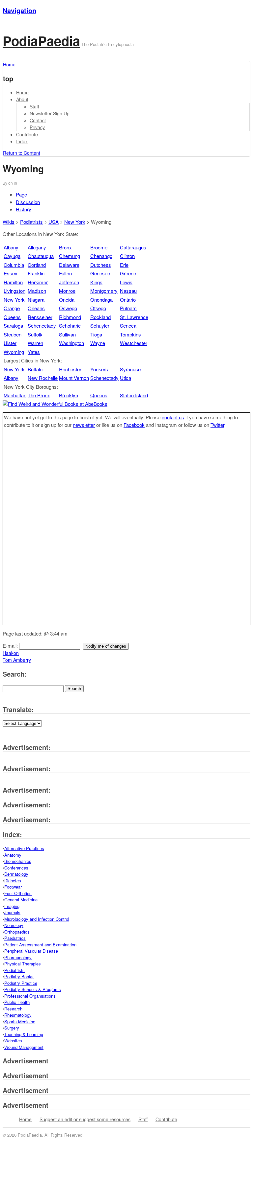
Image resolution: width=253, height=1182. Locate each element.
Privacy (37, 127)
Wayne (97, 342)
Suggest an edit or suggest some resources (85, 1119)
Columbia (14, 264)
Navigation (19, 10)
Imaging (11, 906)
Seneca (128, 325)
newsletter (84, 424)
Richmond (70, 316)
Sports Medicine (19, 1021)
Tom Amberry (17, 660)
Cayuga (12, 255)
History (23, 209)
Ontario (128, 299)
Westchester (133, 342)
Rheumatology (18, 1015)
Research (13, 1009)
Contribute (27, 134)
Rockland (100, 316)
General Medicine (21, 899)
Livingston (14, 290)
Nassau (128, 290)
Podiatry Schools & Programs (32, 989)
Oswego (68, 308)
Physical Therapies (22, 964)
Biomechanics (17, 861)
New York (74, 221)
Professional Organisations (30, 996)
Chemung (69, 255)
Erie (124, 264)
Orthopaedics (17, 932)
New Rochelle (43, 377)
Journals (12, 912)
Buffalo (35, 369)
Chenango (101, 255)
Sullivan (67, 334)
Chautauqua (41, 255)
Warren (35, 342)
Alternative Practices (24, 848)
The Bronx (39, 395)
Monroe (67, 290)
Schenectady (42, 325)
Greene (128, 273)
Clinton (127, 255)
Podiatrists (31, 221)
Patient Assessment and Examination (40, 944)
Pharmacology (18, 957)
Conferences (16, 868)
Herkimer (38, 282)
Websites (13, 1040)
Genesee (100, 273)
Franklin (36, 273)
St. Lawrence (134, 316)
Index (22, 141)
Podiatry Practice (20, 983)
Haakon (11, 653)
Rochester (70, 369)
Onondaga (101, 299)
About (22, 99)
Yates (34, 351)
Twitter (217, 424)
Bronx (65, 247)
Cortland (37, 264)
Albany (11, 247)
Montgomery (104, 290)
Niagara (36, 299)
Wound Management (23, 1047)
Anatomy (12, 855)
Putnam (128, 308)
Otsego (98, 308)
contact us (173, 417)
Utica (125, 377)
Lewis (126, 282)
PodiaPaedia (41, 40)
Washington (71, 342)
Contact (38, 120)
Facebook (134, 424)
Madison (37, 290)
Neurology (13, 925)
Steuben (12, 334)
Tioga (96, 334)
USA (53, 221)
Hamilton (13, 282)
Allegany (37, 247)
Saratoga (13, 325)
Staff (34, 106)
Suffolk (35, 334)
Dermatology (16, 874)
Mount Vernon (74, 377)
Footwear (13, 887)
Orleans (36, 308)
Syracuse (130, 369)
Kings (96, 282)
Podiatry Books (19, 976)
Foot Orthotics (18, 893)
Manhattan (15, 395)
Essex (10, 273)
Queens (12, 316)
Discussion (28, 201)
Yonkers (99, 369)
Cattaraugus (133, 247)
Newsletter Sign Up (50, 113)
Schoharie (70, 325)
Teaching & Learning (23, 1034)
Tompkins (130, 334)
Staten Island (134, 395)
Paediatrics (15, 938)
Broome (98, 247)
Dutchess (100, 264)
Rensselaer (40, 316)
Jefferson (69, 282)
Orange (12, 308)
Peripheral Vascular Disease (31, 951)
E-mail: (11, 645)
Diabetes (12, 880)
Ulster (10, 342)
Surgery (11, 1028)
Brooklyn (68, 395)
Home (22, 92)
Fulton (65, 273)
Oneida (66, 299)
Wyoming (14, 351)
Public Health (17, 1002)
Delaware (69, 264)
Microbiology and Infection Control (36, 919)
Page (21, 194)
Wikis (8, 221)
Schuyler (99, 325)
